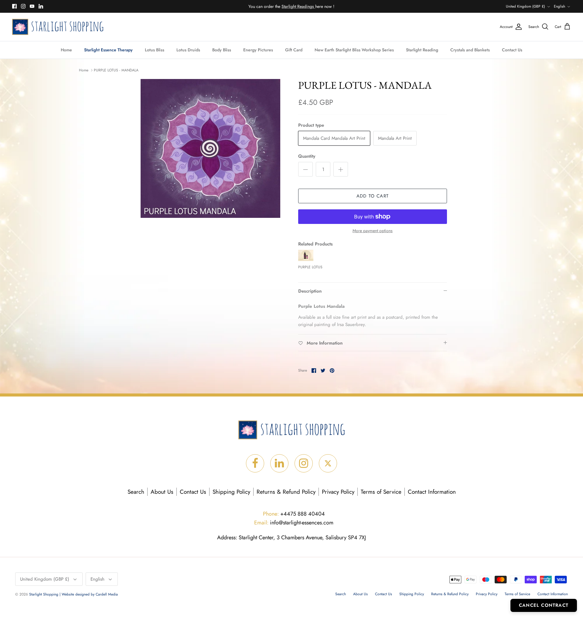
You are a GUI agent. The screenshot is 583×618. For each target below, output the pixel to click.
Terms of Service (381, 492)
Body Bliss (221, 50)
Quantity (306, 156)
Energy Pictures (258, 50)
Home (66, 50)
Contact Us (512, 50)
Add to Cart (372, 196)
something (296, 7)
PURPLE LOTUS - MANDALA (116, 70)
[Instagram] (23, 6)
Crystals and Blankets (470, 50)
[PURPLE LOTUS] (305, 259)
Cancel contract (543, 605)
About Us (162, 492)
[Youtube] (32, 6)
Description (310, 291)
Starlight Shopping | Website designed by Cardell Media (73, 594)
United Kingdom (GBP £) (525, 6)
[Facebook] (14, 6)
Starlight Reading (422, 50)
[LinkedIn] (41, 6)
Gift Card (293, 50)
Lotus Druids (188, 50)
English (559, 6)
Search (136, 492)
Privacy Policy (338, 492)
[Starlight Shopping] (57, 27)
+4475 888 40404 (294, 514)
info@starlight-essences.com (293, 523)
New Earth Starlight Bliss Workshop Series (354, 50)
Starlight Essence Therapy (108, 50)
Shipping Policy (231, 492)
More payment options (373, 230)
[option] (210, 148)
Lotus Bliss (154, 50)
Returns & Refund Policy (286, 492)
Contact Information (432, 492)
